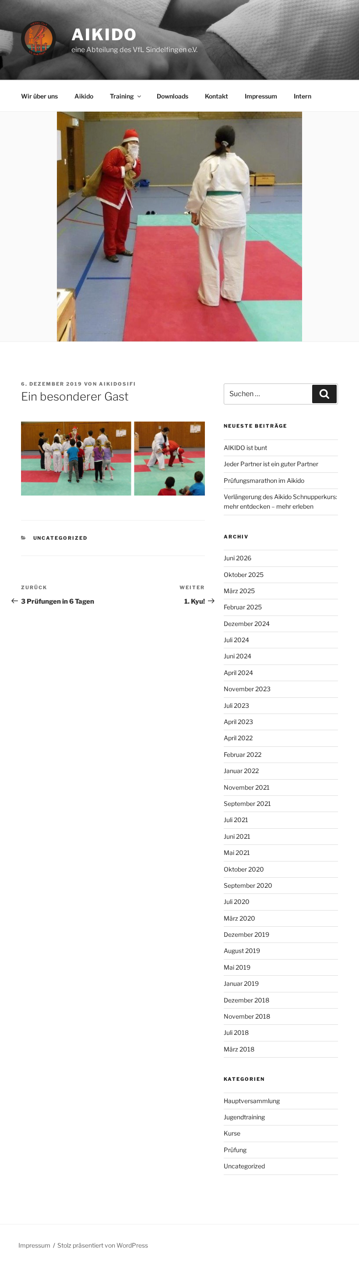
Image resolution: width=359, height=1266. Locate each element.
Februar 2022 (242, 754)
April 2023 (238, 721)
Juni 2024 (237, 656)
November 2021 (247, 787)
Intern (302, 96)
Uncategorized (60, 538)
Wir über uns (39, 96)
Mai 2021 (237, 852)
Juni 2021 (237, 836)
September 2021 (247, 803)
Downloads (172, 96)
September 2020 (248, 885)
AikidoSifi (117, 384)
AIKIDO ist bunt (245, 447)
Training (122, 96)
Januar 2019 (241, 983)
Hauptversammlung (252, 1100)
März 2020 (239, 918)
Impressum (261, 96)
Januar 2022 (241, 770)
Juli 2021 (236, 819)
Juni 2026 (237, 558)
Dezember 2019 (246, 934)
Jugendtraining (244, 1117)
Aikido (104, 34)
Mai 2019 (237, 967)
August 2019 (242, 950)
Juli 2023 (236, 705)
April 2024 (238, 672)
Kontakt (216, 96)
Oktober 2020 (244, 869)
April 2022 (238, 738)
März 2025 (239, 590)
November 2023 (247, 689)
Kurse (232, 1133)
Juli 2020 (237, 901)
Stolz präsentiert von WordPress (102, 1245)
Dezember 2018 (246, 1000)
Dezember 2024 (247, 623)
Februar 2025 (243, 607)
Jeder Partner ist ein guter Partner (271, 464)
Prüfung (235, 1149)
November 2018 (247, 1016)
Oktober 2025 (244, 574)
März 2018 (239, 1049)
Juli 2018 (236, 1032)
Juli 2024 (236, 640)
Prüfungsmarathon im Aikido (264, 480)
